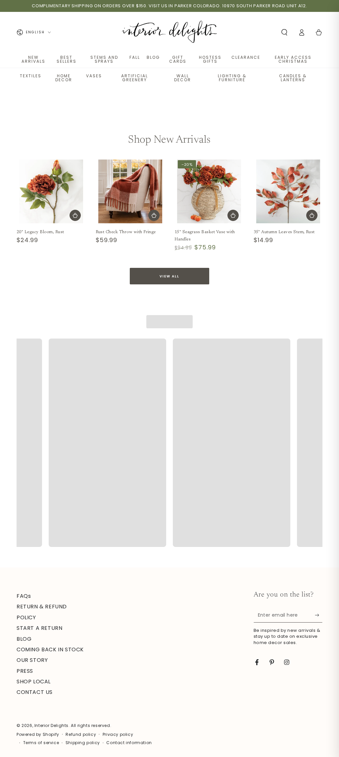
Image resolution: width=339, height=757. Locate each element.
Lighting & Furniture (232, 78)
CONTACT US (35, 692)
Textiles (30, 76)
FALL (134, 57)
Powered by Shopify (38, 734)
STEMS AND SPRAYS (104, 59)
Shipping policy (83, 742)
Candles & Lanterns (293, 78)
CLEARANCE (245, 57)
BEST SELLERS (66, 59)
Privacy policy (118, 734)
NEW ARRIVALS (33, 59)
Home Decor (63, 78)
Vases (94, 76)
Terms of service (41, 742)
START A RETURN (39, 628)
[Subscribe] (318, 615)
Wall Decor (182, 78)
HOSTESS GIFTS (210, 59)
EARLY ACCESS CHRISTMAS (293, 59)
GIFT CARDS (177, 59)
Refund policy (81, 734)
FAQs (24, 596)
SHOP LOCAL (34, 681)
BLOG (153, 57)
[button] (284, 32)
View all (169, 276)
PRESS (25, 671)
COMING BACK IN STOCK (50, 649)
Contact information (129, 742)
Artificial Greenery (134, 78)
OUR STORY (32, 660)
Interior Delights (51, 725)
